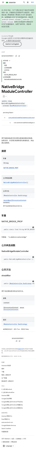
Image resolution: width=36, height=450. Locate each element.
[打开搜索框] (24, 2)
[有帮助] (16, 56)
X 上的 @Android (7, 389)
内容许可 (20, 349)
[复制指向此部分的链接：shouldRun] (12, 276)
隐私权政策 (6, 442)
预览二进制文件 (6, 375)
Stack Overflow (6, 428)
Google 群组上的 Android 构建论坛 (12, 405)
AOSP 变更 (5, 27)
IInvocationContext (19, 200)
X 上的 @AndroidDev (8, 392)
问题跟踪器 (5, 432)
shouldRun (7, 200)
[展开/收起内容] (9, 60)
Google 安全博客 (7, 398)
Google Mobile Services (9, 425)
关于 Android (6, 439)
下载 (3, 372)
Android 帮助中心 (7, 416)
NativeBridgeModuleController (15, 182)
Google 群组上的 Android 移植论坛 (12, 408)
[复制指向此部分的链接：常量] (8, 216)
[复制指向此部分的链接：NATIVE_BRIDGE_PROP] (24, 222)
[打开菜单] (3, 2)
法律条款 (19, 439)
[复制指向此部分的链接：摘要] (8, 151)
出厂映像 (4, 378)
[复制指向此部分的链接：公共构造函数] (17, 245)
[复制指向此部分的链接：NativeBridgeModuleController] (31, 251)
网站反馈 (14, 442)
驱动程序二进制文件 (8, 381)
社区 (13, 439)
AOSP (3, 52)
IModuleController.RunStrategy (15, 195)
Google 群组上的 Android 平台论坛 (12, 402)
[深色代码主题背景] (33, 227)
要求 (3, 369)
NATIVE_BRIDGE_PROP (11, 168)
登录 (32, 2)
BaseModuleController (18, 106)
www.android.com (7, 422)
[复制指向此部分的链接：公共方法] (13, 270)
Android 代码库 (6, 365)
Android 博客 (6, 395)
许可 (24, 439)
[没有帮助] (19, 56)
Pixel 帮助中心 (6, 419)
